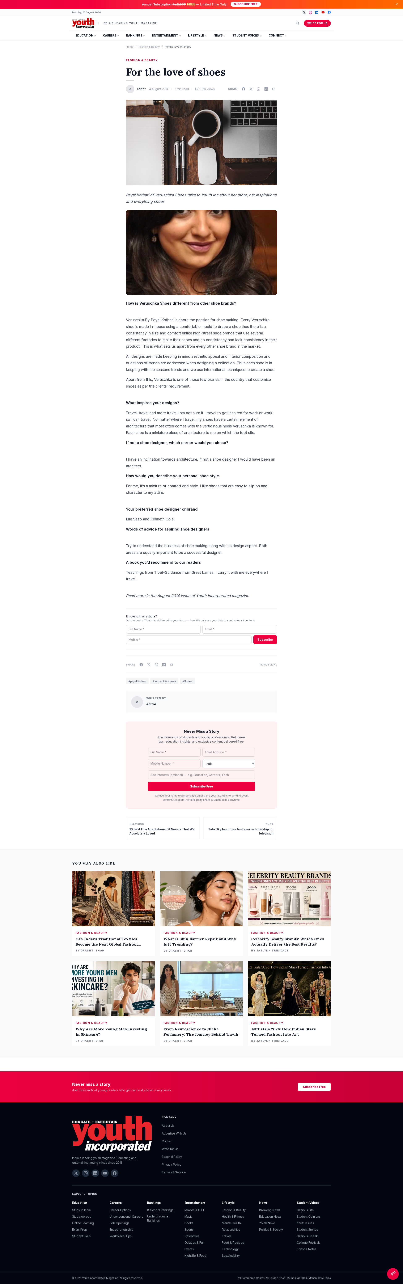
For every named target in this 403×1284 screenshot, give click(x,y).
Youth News (267, 1223)
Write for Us (317, 23)
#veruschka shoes (164, 681)
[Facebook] (329, 12)
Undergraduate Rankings (157, 1218)
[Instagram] (310, 12)
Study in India (81, 1210)
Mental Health (231, 1223)
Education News (270, 1216)
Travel (226, 1236)
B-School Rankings (160, 1210)
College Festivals (308, 1242)
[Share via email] (273, 89)
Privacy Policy (171, 1164)
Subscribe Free (246, 4)
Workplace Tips (121, 1236)
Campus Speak (307, 1236)
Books (188, 1223)
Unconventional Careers (126, 1216)
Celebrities (191, 1236)
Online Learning (83, 1223)
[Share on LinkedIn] (266, 89)
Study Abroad (81, 1216)
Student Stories (307, 1229)
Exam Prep (79, 1229)
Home (129, 46)
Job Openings (119, 1223)
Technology (230, 1249)
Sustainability (231, 1255)
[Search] (297, 23)
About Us (168, 1125)
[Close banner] (397, 4)
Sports (189, 1229)
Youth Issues (305, 1223)
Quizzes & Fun (194, 1242)
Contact (167, 1141)
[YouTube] (323, 12)
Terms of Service (174, 1172)
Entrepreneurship (121, 1229)
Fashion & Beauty (149, 46)
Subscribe (265, 639)
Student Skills (81, 1236)
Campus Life (305, 1210)
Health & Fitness (233, 1216)
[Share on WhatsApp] (258, 89)
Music (188, 1216)
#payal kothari (137, 681)
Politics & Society (271, 1229)
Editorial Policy (172, 1156)
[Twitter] (304, 12)
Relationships (231, 1229)
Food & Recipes (233, 1242)
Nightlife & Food (195, 1255)
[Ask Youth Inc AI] (393, 1274)
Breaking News (269, 1210)
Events (189, 1249)
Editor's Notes (306, 1249)
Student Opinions (309, 1216)
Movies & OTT (194, 1210)
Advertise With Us (174, 1133)
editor (151, 704)
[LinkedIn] (316, 12)
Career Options (120, 1210)
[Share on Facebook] (243, 89)
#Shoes (187, 681)
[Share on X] (251, 89)
